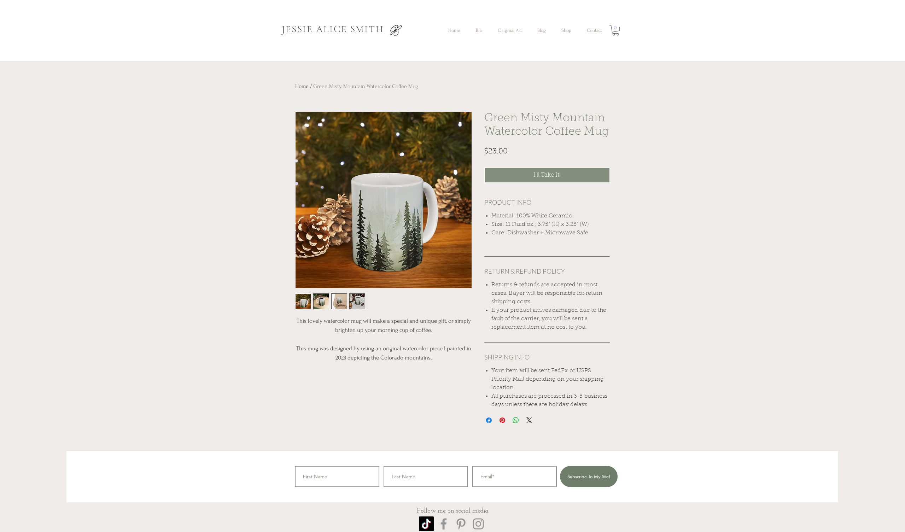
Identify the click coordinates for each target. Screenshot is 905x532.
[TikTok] (426, 523)
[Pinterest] (461, 523)
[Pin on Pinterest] (502, 420)
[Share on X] (529, 420)
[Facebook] (443, 523)
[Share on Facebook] (489, 420)
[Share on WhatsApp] (516, 420)
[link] (615, 30)
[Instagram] (478, 523)
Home (302, 86)
